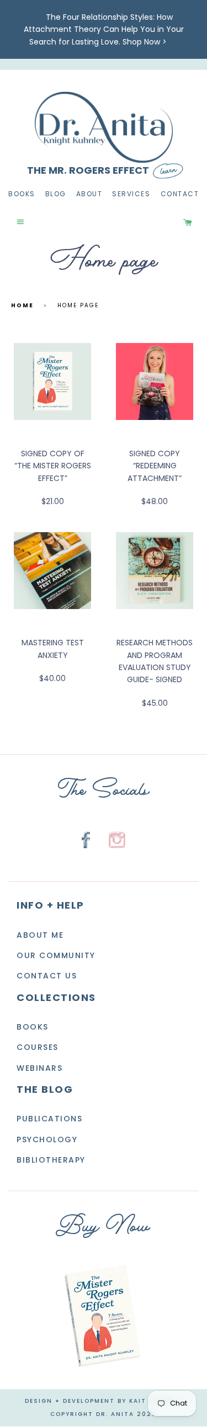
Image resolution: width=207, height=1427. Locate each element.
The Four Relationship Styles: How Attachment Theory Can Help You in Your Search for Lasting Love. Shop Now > (104, 29)
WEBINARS (39, 1068)
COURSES (38, 1047)
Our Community (56, 955)
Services (131, 194)
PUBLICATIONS (49, 1118)
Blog (55, 194)
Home (22, 305)
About (89, 194)
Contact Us (47, 976)
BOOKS (33, 1026)
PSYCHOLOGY (47, 1139)
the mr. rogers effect (88, 171)
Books (21, 194)
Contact (180, 194)
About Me (40, 935)
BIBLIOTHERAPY (51, 1159)
